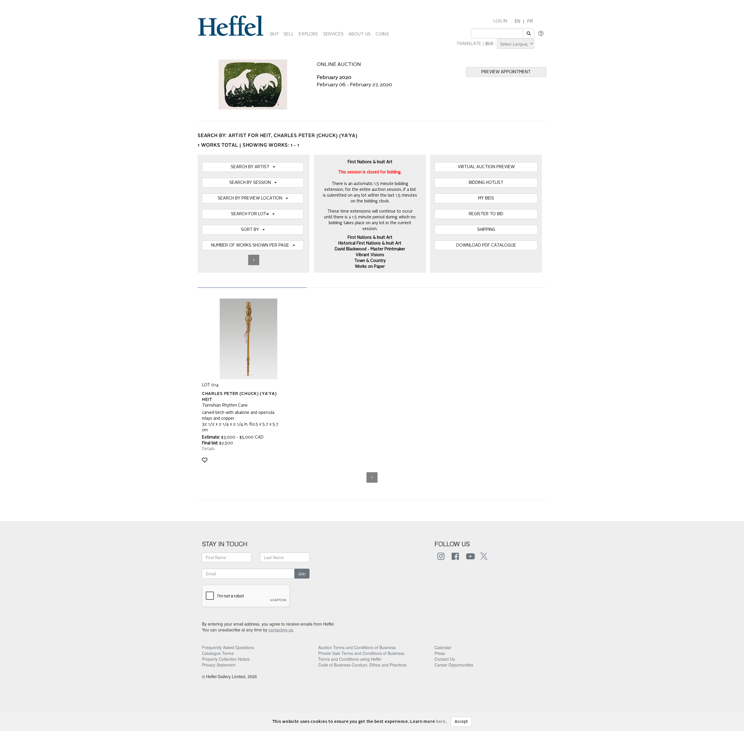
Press (439, 653)
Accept (461, 722)
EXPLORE (308, 34)
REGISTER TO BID (486, 214)
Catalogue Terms (218, 653)
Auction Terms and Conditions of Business (357, 647)
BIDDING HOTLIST (486, 183)
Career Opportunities (453, 665)
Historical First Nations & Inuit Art (369, 243)
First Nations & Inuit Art (370, 238)
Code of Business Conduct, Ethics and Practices (362, 665)
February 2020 (334, 77)
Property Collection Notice (226, 659)
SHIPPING (486, 230)
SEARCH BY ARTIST (252, 167)
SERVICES (333, 34)
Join (302, 573)
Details (208, 449)
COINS (382, 34)
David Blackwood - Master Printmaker (370, 249)
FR (530, 21)
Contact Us (444, 659)
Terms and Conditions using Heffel (349, 659)
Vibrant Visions (370, 255)
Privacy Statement (218, 665)
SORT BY (251, 230)
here (441, 722)
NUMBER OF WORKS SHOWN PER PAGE (252, 245)
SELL (289, 34)
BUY (274, 34)
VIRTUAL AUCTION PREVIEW (486, 167)
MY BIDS (486, 198)
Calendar (442, 647)
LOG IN (500, 21)
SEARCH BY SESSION (251, 183)
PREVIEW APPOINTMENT (506, 72)
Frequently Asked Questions (228, 647)
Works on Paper (370, 267)
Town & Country (370, 261)
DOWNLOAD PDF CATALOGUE (486, 245)
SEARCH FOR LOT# (251, 214)
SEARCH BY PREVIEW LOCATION (252, 198)
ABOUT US (359, 34)
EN (517, 21)
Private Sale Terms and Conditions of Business (361, 653)
